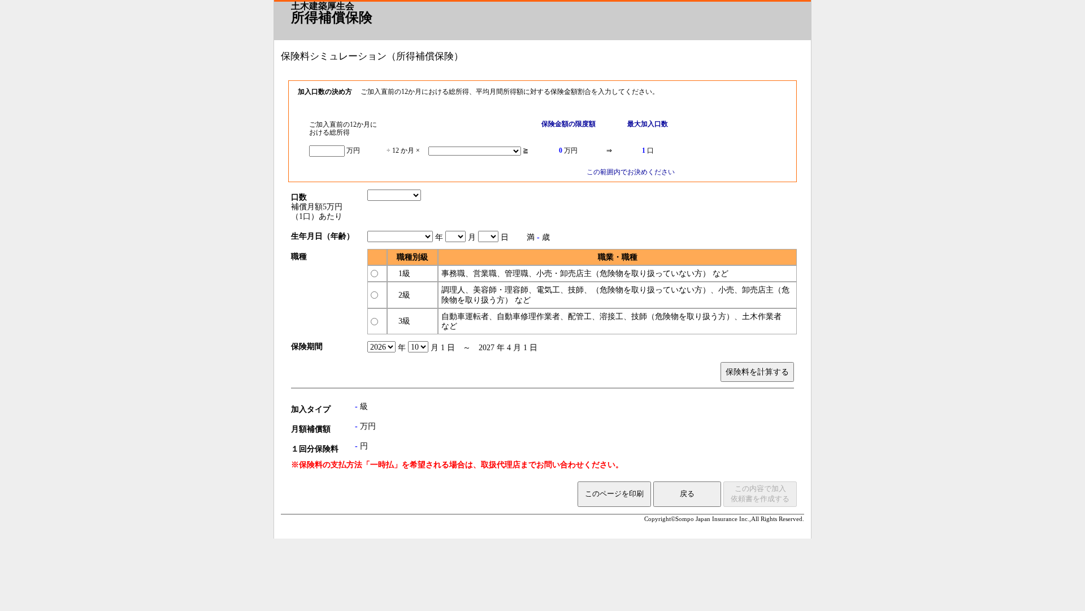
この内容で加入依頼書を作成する (760, 493)
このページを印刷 (614, 493)
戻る (687, 493)
